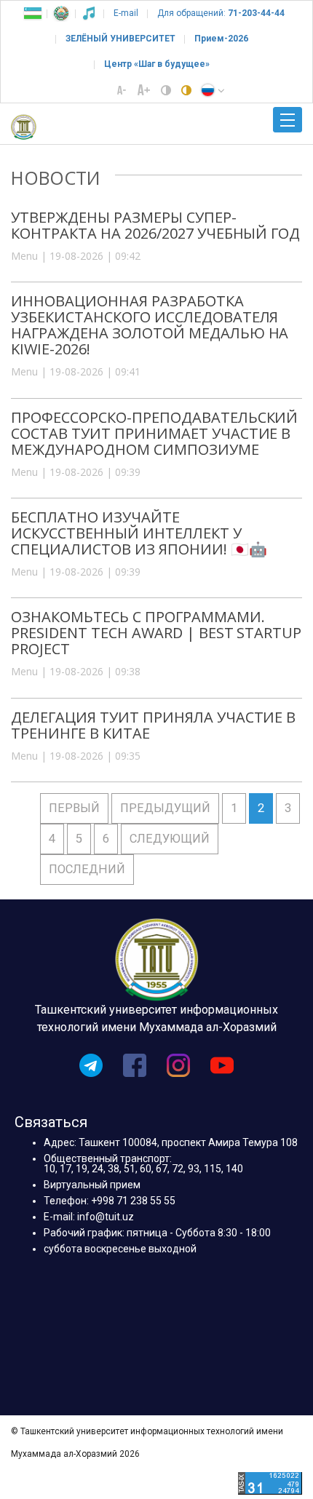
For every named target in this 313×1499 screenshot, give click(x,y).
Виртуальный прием (92, 1184)
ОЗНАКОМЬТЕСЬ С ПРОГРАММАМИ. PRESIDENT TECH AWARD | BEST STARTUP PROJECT (156, 633)
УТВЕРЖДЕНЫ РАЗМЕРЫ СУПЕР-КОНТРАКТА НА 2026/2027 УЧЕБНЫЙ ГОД (155, 225)
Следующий (170, 839)
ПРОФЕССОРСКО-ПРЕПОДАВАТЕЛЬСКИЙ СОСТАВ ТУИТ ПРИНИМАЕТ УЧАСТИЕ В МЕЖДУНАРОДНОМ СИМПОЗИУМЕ (154, 433)
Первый (74, 808)
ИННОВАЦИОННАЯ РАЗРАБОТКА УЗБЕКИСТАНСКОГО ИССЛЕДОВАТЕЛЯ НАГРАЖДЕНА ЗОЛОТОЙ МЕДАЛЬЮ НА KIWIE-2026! (149, 325)
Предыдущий (165, 808)
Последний (87, 869)
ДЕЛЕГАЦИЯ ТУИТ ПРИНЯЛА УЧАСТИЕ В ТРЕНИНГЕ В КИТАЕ (153, 725)
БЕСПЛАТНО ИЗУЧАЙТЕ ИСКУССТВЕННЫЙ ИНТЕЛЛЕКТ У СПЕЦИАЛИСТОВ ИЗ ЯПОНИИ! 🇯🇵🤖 (139, 533)
